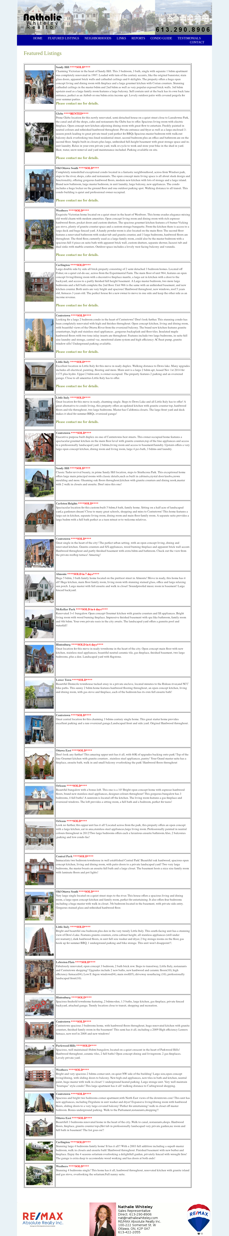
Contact (197, 42)
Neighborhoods (98, 38)
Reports (138, 38)
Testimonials (189, 38)
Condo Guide (161, 38)
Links (121, 38)
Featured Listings (63, 38)
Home (37, 38)
